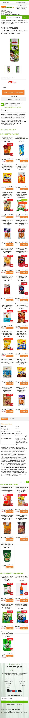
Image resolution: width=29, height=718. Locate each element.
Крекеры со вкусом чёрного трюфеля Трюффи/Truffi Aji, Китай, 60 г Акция (7, 195)
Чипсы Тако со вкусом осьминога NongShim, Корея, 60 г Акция (21, 489)
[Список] (20, 482)
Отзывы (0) (12, 418)
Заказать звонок (21, 8)
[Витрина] (27, 482)
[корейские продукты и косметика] (1, 5)
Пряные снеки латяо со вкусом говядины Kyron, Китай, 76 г (21, 166)
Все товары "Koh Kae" (8, 130)
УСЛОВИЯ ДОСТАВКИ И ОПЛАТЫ (13, 107)
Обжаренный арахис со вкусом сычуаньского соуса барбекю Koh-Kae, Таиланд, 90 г (21, 518)
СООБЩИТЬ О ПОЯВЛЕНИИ (13, 92)
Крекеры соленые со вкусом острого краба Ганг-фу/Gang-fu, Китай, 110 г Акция (7, 250)
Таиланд (18, 431)
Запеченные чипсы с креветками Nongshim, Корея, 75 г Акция (7, 490)
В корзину (9, 161)
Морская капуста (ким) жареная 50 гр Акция (21, 604)
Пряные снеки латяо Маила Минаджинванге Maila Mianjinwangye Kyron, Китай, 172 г (21, 223)
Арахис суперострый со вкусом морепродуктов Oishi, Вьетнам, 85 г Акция (21, 250)
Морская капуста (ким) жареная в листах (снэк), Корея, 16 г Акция (7, 606)
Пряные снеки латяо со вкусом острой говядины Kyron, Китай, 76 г (7, 278)
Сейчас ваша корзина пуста (12, 13)
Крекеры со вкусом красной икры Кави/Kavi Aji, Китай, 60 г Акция (7, 139)
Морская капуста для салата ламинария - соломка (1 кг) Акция (7, 633)
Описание (4, 418)
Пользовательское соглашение (14, 704)
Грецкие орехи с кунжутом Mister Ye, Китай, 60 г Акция (7, 305)
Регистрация (24, 2)
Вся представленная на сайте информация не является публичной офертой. (14, 673)
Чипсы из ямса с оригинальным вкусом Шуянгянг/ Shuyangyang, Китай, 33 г (21, 140)
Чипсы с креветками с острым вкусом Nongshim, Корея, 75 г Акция (21, 306)
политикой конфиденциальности (9, 712)
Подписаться (14, 702)
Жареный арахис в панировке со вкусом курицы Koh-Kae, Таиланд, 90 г (7, 545)
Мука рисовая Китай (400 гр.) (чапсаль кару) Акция (7, 578)
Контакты (6, 2)
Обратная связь (15, 670)
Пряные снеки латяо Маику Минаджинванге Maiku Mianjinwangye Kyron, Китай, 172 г (7, 223)
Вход (18, 2)
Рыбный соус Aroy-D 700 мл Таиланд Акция (21, 577)
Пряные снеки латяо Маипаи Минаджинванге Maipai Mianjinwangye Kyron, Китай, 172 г (21, 390)
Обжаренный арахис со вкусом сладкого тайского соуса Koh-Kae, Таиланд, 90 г (7, 517)
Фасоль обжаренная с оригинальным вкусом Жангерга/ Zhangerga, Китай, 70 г (7, 362)
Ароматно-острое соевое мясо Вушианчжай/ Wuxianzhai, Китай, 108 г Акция (7, 390)
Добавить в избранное (14, 99)
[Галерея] (24, 482)
